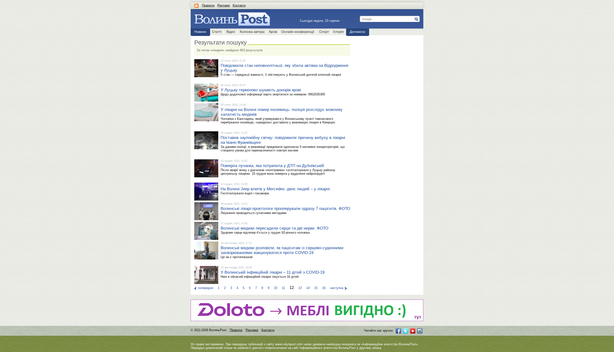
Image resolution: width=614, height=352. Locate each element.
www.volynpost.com (289, 344)
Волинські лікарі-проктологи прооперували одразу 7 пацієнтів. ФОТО (285, 208)
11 (283, 288)
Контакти (239, 5)
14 (308, 288)
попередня (205, 288)
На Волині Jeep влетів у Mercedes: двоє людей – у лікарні (275, 189)
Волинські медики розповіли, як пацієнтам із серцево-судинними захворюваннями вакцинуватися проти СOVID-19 (282, 250)
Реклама (223, 5)
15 (316, 288)
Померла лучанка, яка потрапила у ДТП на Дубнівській (272, 165)
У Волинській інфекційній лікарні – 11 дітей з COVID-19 (273, 272)
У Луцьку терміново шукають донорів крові (261, 90)
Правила (208, 5)
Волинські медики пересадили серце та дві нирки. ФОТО (274, 228)
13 (300, 288)
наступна (336, 288)
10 (275, 288)
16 (323, 288)
